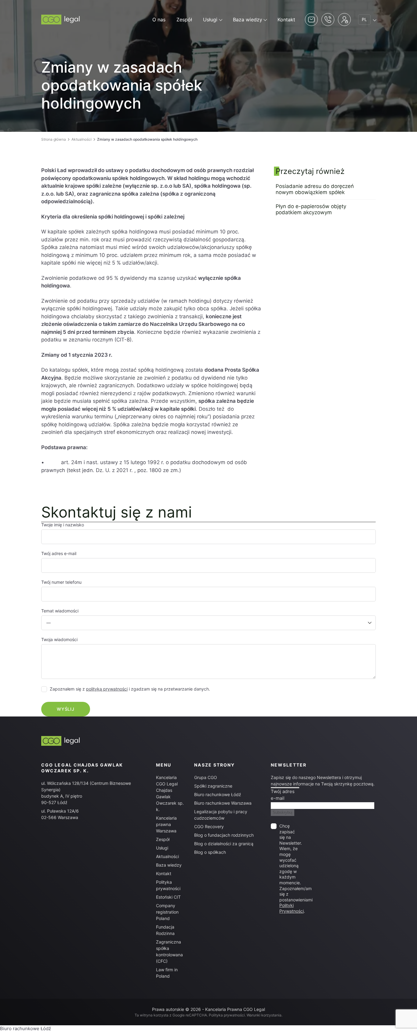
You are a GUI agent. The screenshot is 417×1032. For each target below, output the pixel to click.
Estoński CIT (168, 897)
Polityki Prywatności (291, 908)
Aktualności (81, 139)
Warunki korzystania (264, 1015)
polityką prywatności (107, 688)
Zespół (184, 19)
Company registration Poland (167, 912)
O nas (158, 19)
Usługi (210, 19)
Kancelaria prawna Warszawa (166, 824)
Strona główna (53, 139)
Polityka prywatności (227, 1015)
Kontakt (286, 19)
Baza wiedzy (247, 19)
